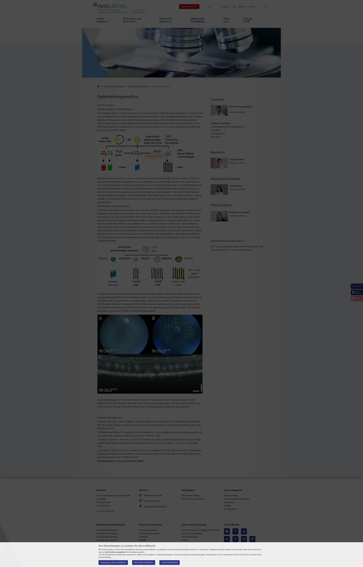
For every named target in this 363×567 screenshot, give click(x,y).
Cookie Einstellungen (169, 562)
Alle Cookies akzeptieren (143, 562)
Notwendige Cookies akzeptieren (113, 562)
